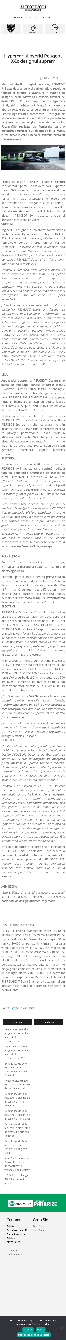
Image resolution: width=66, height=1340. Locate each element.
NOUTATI (34, 17)
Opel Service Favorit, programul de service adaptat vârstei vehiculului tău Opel (16, 1052)
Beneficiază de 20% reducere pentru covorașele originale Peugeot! (15, 1069)
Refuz (40, 1329)
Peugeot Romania (22, 1008)
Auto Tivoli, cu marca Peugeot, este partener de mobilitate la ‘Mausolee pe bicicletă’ (17, 1164)
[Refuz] (61, 1328)
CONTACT (47, 17)
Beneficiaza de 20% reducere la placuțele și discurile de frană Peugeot (17, 1099)
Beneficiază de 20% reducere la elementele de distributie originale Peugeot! (17, 1129)
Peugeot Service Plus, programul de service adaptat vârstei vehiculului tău (16, 1035)
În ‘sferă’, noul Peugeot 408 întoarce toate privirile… (17, 1179)
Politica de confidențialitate (33, 1334)
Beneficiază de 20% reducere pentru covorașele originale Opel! (15, 1146)
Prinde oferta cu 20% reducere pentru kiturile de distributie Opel (17, 1084)
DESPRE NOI (20, 17)
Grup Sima (38, 1226)
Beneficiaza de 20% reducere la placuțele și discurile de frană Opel (17, 1114)
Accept (28, 1329)
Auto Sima (38, 1230)
